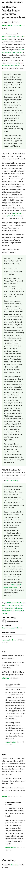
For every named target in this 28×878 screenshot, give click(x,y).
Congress (10, 605)
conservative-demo (9, 640)
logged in (14, 865)
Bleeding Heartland (14, 2)
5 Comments (19, 25)
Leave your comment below (11, 628)
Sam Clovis (17, 611)
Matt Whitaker (7, 611)
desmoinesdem (7, 25)
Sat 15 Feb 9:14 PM (16, 678)
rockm (4, 797)
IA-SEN (17, 605)
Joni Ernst (9, 608)
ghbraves (5, 678)
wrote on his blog (12, 480)
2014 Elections (11, 603)
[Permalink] (2, 22)
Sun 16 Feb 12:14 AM (14, 797)
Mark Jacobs (18, 608)
